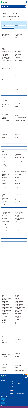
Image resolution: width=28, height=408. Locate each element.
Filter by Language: (16, 24)
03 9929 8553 (11, 388)
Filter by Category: (4, 24)
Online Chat (12, 390)
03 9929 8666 (11, 381)
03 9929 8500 (11, 386)
